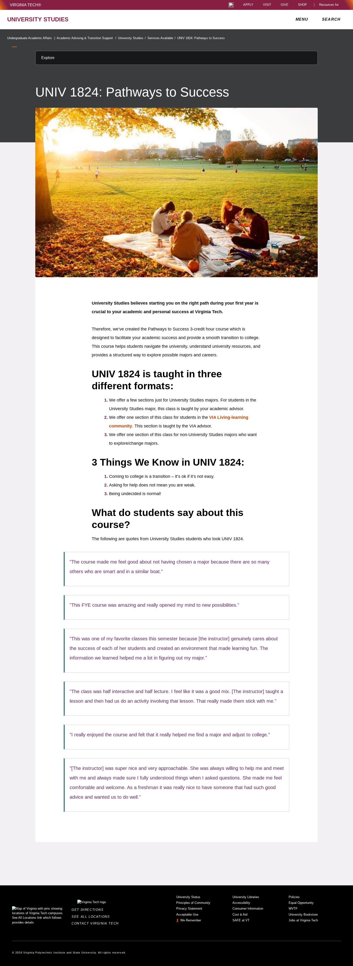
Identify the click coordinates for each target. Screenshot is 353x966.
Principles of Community (193, 903)
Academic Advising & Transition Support (86, 38)
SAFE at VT (241, 920)
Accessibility (241, 903)
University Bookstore (303, 914)
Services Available (161, 38)
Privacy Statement (189, 908)
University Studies (132, 38)
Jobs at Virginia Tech (303, 920)
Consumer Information (247, 908)
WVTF (293, 908)
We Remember (190, 920)
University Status (188, 897)
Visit (267, 4)
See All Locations (92, 916)
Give (284, 4)
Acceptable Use (187, 914)
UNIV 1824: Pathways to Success (201, 38)
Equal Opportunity (301, 903)
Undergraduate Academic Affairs (31, 38)
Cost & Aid (239, 914)
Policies (294, 897)
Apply (248, 4)
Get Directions (89, 910)
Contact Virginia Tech (96, 923)
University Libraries (245, 897)
